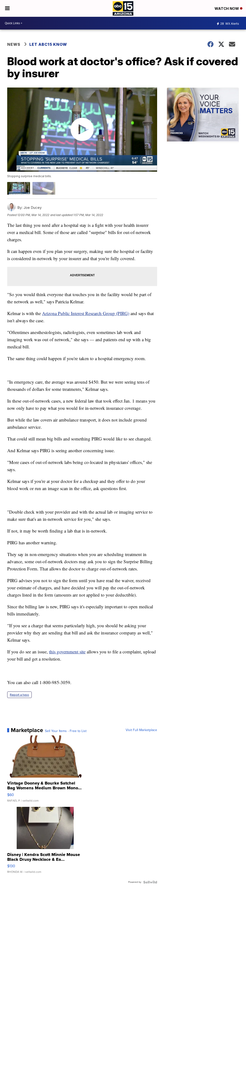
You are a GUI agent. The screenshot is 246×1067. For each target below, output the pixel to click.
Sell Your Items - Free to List (65, 731)
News (13, 44)
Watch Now (227, 8)
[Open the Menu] (7, 8)
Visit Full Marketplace (141, 730)
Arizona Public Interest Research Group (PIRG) (85, 313)
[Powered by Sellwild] (150, 882)
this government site (67, 652)
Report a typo (19, 695)
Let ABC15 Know (48, 44)
